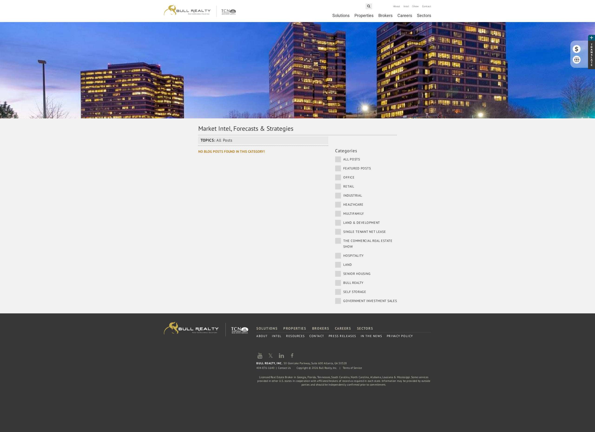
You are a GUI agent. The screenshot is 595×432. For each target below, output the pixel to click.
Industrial (352, 195)
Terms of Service (352, 368)
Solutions (341, 15)
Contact (426, 6)
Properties (364, 15)
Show (415, 6)
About (396, 6)
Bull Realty (200, 11)
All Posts (351, 159)
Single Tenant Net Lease (364, 232)
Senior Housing (356, 274)
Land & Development (361, 223)
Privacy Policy (400, 336)
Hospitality (353, 255)
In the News (371, 336)
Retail (348, 186)
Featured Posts (357, 168)
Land (347, 265)
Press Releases (342, 336)
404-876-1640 (265, 368)
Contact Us (284, 368)
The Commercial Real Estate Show (367, 244)
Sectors (424, 15)
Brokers (385, 15)
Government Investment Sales (370, 301)
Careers (404, 15)
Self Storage (354, 292)
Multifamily (353, 213)
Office (348, 177)
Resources (295, 336)
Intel (406, 6)
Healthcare (353, 204)
